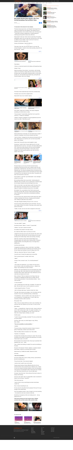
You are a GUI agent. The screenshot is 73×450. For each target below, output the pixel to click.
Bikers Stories (49, 7)
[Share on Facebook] (41, 23)
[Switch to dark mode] (51, 1)
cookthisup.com (18, 428)
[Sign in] (56, 1)
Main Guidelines (33, 431)
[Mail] (14, 437)
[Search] (53, 1)
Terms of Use (52, 431)
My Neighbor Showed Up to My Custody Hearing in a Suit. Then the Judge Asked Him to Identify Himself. (52, 26)
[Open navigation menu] (58, 1)
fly (16, 22)
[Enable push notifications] (54, 1)
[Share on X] (39, 23)
